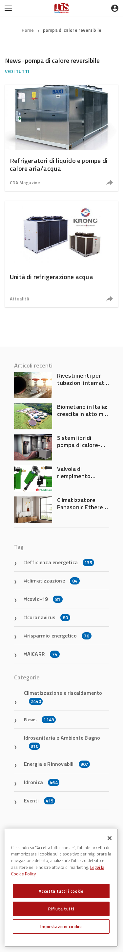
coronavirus (47, 617)
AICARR (42, 654)
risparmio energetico (58, 635)
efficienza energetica (59, 562)
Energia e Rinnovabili (56, 764)
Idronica (41, 782)
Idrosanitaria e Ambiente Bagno (62, 741)
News (39, 719)
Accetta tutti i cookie (61, 891)
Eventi (39, 800)
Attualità (19, 298)
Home (28, 30)
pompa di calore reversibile (72, 30)
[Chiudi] (109, 838)
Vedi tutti (17, 71)
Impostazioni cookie (61, 926)
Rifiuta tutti (61, 909)
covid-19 (44, 599)
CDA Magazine (25, 182)
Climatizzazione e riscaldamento (63, 697)
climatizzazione (52, 580)
